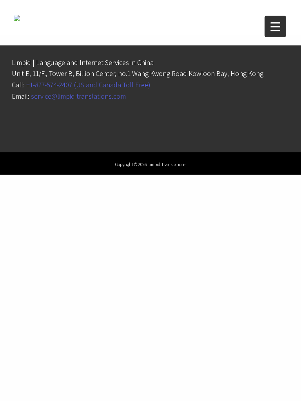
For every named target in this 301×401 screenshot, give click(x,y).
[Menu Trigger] (275, 26)
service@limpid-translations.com (78, 96)
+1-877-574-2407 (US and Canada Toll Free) (88, 84)
